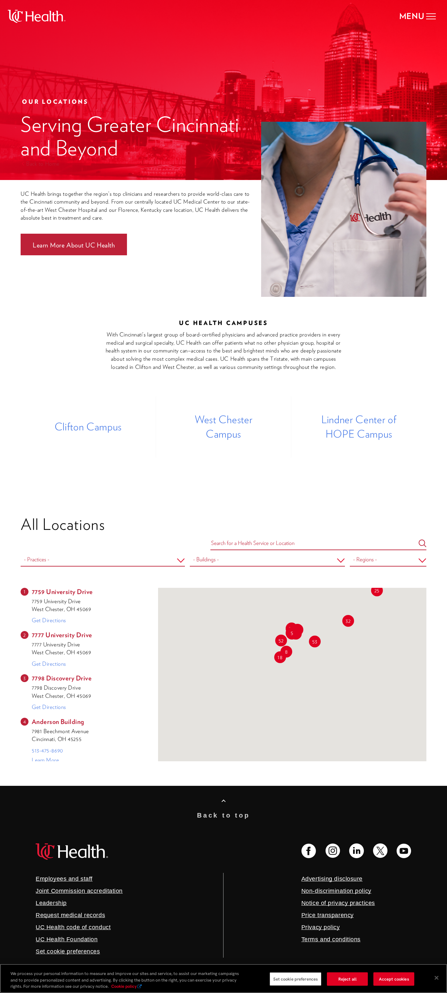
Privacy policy (320, 927)
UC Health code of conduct (73, 927)
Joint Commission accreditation (79, 891)
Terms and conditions (331, 939)
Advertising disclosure (332, 879)
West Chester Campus (223, 426)
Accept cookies (394, 979)
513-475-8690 (47, 750)
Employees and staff (64, 879)
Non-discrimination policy (336, 891)
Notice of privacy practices (338, 903)
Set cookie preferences (295, 979)
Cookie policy (124, 986)
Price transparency (327, 915)
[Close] (436, 977)
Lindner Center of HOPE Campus (358, 426)
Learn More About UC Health (74, 245)
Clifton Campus (88, 426)
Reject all (347, 979)
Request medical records (70, 915)
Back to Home (43, 163)
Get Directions (49, 620)
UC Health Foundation (67, 939)
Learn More (45, 760)
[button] (292, 633)
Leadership (51, 903)
